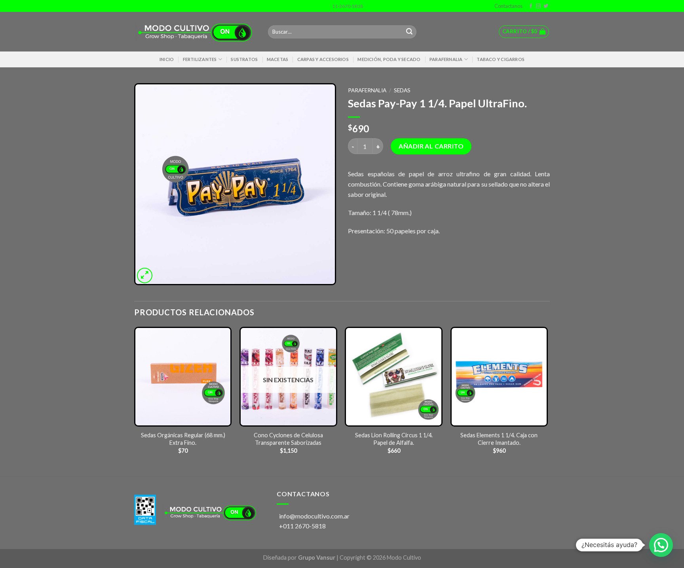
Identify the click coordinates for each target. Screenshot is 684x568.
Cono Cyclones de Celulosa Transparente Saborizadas (288, 439)
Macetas (278, 59)
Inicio (167, 59)
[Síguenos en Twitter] (545, 6)
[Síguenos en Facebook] (530, 6)
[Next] (547, 401)
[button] (661, 545)
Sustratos (244, 59)
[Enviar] (409, 32)
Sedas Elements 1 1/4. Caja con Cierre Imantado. (499, 439)
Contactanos (507, 6)
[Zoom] (144, 275)
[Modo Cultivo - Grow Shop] (195, 32)
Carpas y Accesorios (323, 59)
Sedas (402, 90)
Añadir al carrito (431, 146)
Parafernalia (446, 59)
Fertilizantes (200, 59)
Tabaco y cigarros (500, 59)
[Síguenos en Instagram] (538, 6)
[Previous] (135, 401)
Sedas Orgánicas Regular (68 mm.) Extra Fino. (183, 439)
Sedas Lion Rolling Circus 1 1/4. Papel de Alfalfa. (394, 439)
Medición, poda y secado (388, 59)
